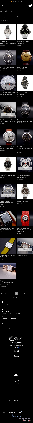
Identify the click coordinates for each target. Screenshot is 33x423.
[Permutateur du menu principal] (2, 5)
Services (16, 365)
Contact (16, 367)
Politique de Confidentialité (16, 383)
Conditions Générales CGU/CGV (17, 381)
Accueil (16, 361)
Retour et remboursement (16, 385)
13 (9, 297)
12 (5, 297)
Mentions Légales (16, 380)
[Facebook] (18, 351)
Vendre (16, 363)
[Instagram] (15, 351)
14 (13, 297)
